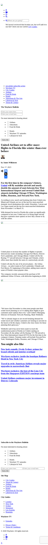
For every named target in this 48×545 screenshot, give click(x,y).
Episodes (9, 521)
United (4, 185)
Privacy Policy (11, 525)
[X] (5, 173)
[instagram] (6, 14)
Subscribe (5, 140)
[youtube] (6, 12)
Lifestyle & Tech (16, 136)
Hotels (12, 131)
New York (9, 504)
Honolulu (9, 512)
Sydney (8, 506)
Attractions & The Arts (14, 491)
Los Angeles (10, 510)
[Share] (5, 176)
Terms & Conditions (13, 527)
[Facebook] (5, 170)
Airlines (12, 122)
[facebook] (6, 10)
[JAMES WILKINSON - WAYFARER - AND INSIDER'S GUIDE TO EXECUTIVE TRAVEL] (2, 4)
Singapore (9, 508)
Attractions (13, 125)
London (8, 502)
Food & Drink (15, 127)
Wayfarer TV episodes (18, 133)
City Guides (32, 27)
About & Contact (12, 482)
